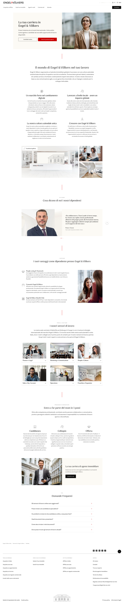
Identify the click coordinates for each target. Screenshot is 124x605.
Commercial (41, 7)
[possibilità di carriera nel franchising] (100, 382)
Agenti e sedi (31, 7)
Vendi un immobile (20, 7)
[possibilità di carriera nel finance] (45, 360)
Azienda (49, 7)
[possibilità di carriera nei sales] (45, 382)
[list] (62, 223)
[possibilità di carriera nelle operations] (73, 382)
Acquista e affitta (8, 7)
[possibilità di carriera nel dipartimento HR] (100, 360)
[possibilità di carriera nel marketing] (73, 360)
